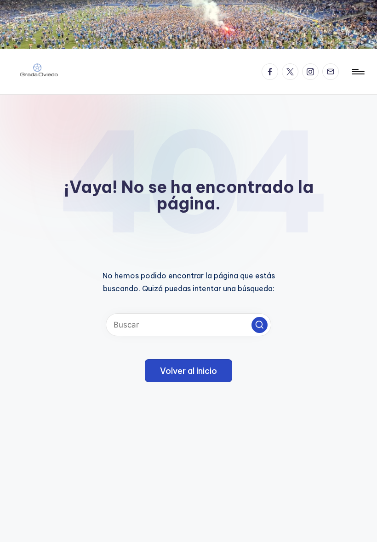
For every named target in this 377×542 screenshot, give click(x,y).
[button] (259, 325)
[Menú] (357, 71)
